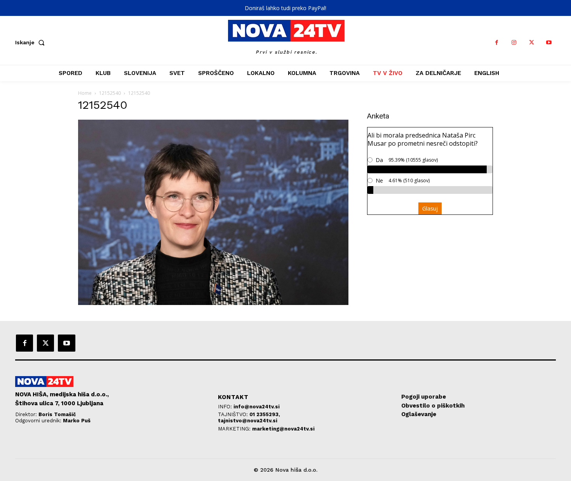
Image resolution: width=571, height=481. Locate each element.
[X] (531, 42)
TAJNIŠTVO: (233, 414)
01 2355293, (264, 414)
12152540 (110, 93)
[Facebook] (496, 42)
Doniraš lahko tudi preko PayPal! (285, 8)
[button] (31, 42)
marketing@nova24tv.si (283, 429)
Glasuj (430, 208)
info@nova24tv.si (256, 407)
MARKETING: (235, 429)
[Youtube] (549, 42)
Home (85, 93)
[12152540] (213, 303)
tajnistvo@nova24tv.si (247, 420)
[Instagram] (514, 42)
